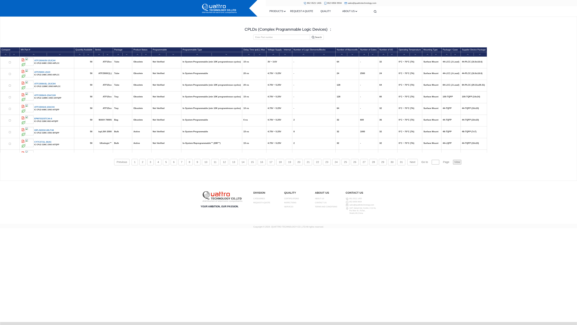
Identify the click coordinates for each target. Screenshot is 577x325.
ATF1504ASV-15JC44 (44, 60)
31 (401, 162)
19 (289, 162)
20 (298, 162)
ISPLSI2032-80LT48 (44, 130)
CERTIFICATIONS (291, 199)
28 (373, 162)
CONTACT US (321, 203)
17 (270, 162)
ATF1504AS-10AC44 (44, 107)
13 (233, 162)
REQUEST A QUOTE (301, 11)
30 (392, 162)
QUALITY (326, 11)
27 (364, 162)
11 (215, 162)
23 (326, 162)
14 (242, 162)
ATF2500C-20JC (42, 72)
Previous (122, 162)
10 (205, 162)
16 (261, 162)
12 (224, 162)
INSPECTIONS (290, 203)
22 (317, 162)
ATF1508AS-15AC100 (45, 95)
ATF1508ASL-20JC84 (45, 83)
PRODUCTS (276, 11)
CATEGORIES (259, 199)
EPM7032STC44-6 (43, 118)
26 (354, 162)
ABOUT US (348, 11)
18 (280, 162)
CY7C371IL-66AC (43, 142)
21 (308, 162)
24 (336, 162)
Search (318, 37)
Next (412, 162)
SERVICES (288, 207)
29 (382, 162)
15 (252, 162)
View (457, 162)
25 (345, 162)
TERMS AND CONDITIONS (326, 207)
